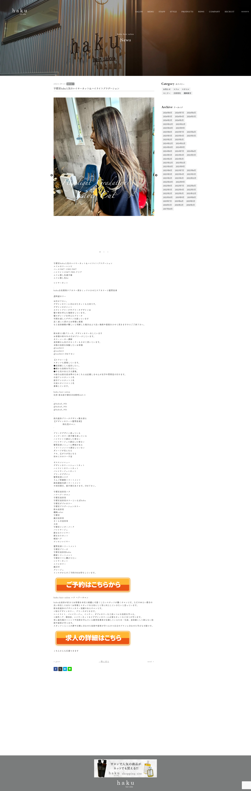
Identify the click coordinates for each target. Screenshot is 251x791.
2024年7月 (179, 151)
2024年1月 (179, 158)
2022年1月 (179, 193)
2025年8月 (167, 131)
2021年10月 (168, 197)
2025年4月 (179, 135)
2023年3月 (191, 174)
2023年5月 (167, 174)
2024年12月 (168, 143)
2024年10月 (168, 147)
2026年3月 (191, 116)
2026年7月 (179, 112)
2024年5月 (167, 155)
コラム (176, 89)
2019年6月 (179, 201)
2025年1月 (179, 139)
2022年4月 (179, 189)
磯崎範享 (187, 93)
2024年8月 (167, 151)
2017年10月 (168, 208)
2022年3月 (191, 189)
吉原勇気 (177, 93)
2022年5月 (167, 189)
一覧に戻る (104, 661)
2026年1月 (179, 120)
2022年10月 (168, 181)
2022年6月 (191, 185)
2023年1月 (179, 178)
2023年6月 (191, 170)
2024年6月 (191, 151)
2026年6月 (191, 112)
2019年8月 (191, 197)
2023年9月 (180, 166)
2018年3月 (167, 205)
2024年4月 (179, 155)
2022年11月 (191, 178)
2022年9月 (180, 181)
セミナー (166, 93)
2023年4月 (179, 174)
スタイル (185, 89)
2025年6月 (191, 131)
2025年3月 (191, 135)
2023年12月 (168, 162)
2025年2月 (167, 139)
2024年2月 (167, 158)
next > (151, 661)
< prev (57, 661)
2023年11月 (180, 162)
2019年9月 (180, 197)
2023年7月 (179, 170)
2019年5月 (190, 201)
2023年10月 (168, 166)
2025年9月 (180, 128)
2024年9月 (180, 147)
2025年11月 (180, 124)
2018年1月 (190, 205)
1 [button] (100, 252)
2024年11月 (180, 143)
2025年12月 (168, 124)
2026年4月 (179, 116)
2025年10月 (168, 128)
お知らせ (166, 89)
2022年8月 (167, 185)
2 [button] (104, 252)
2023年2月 (167, 178)
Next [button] (156, 175)
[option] (104, 157)
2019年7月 (167, 201)
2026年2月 (167, 120)
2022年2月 (167, 193)
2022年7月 (179, 185)
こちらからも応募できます (66, 650)
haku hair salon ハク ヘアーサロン (71, 597)
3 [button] (108, 252)
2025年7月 (179, 131)
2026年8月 (167, 112)
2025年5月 (167, 135)
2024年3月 (191, 155)
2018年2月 (179, 205)
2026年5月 (167, 116)
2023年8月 (167, 170)
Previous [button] (51, 175)
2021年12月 (191, 193)
